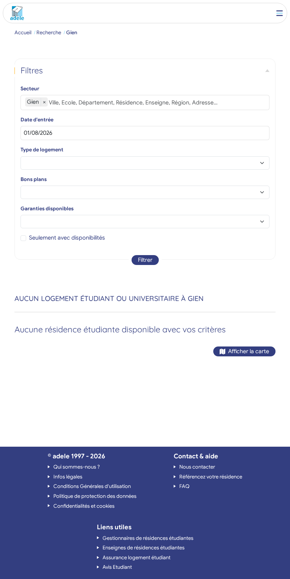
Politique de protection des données (95, 496)
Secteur (30, 88)
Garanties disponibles (47, 208)
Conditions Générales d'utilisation (92, 486)
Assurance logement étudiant (136, 557)
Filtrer (145, 260)
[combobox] (157, 102)
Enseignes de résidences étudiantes (144, 547)
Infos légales (67, 477)
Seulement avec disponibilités (67, 237)
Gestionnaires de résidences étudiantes (148, 538)
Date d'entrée (37, 119)
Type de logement (42, 149)
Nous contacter (197, 467)
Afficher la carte (248, 351)
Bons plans (34, 179)
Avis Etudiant (117, 567)
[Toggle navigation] (279, 13)
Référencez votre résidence (210, 477)
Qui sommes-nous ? (76, 467)
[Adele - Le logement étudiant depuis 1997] (15, 13)
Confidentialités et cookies (84, 506)
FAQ (184, 486)
